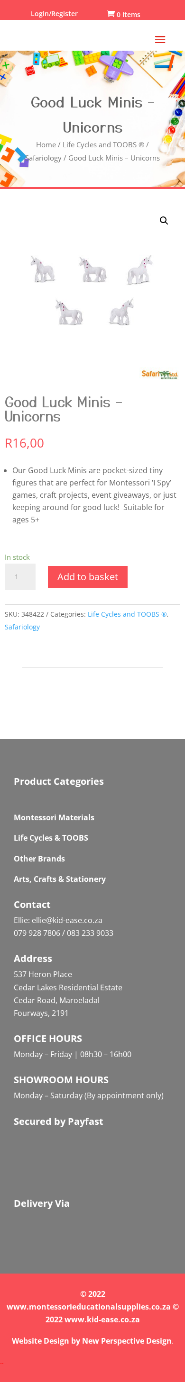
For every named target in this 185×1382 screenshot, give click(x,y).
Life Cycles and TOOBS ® (103, 144)
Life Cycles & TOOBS (51, 838)
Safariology (43, 157)
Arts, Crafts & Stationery (60, 879)
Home (46, 144)
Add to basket (87, 576)
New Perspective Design (127, 1341)
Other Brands (39, 858)
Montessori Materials (54, 817)
